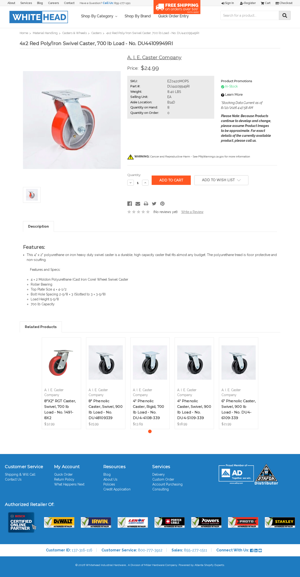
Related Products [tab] (41, 327)
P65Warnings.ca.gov (211, 156)
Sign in (229, 3)
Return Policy (64, 479)
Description (38, 226)
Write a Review (192, 212)
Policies (109, 484)
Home (24, 33)
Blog (40, 3)
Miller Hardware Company (160, 565)
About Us (110, 479)
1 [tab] (150, 431)
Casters (96, 33)
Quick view (61, 358)
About (11, 3)
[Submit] (285, 15)
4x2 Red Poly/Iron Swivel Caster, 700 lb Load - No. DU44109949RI (152, 33)
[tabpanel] (61, 383)
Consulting (160, 489)
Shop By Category (97, 16)
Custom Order (163, 479)
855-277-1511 (122, 3)
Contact (69, 3)
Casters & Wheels (74, 33)
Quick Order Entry (173, 16)
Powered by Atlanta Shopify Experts (201, 565)
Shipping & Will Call (20, 474)
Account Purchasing (167, 484)
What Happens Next (69, 484)
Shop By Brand (138, 16)
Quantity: (134, 175)
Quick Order (63, 474)
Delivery (158, 474)
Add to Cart (61, 366)
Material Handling (45, 33)
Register (250, 3)
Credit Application (117, 489)
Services (26, 3)
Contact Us (13, 479)
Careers (53, 3)
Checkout (285, 3)
